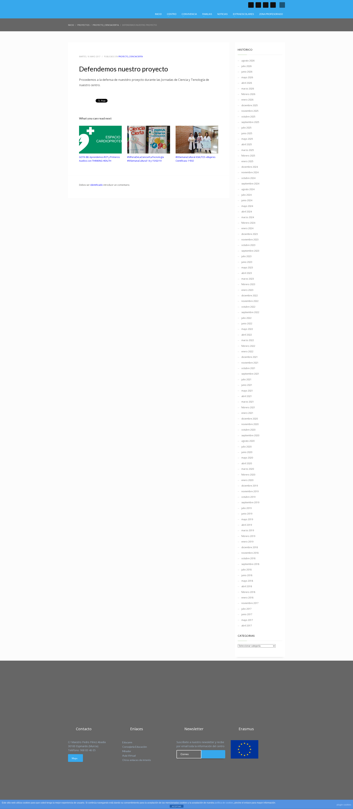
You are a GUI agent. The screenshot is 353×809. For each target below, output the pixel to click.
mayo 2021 (247, 390)
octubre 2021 (248, 368)
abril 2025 (246, 144)
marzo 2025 (247, 150)
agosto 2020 (247, 441)
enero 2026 (247, 99)
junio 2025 (246, 133)
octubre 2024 (248, 178)
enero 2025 (247, 161)
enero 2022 (247, 351)
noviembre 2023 (249, 239)
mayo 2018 (247, 580)
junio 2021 (246, 385)
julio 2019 (246, 508)
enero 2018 (247, 597)
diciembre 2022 (249, 295)
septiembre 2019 (250, 502)
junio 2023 (246, 262)
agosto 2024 (247, 189)
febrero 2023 (248, 284)
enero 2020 (247, 480)
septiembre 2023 (250, 250)
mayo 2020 (247, 457)
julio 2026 (246, 66)
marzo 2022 (247, 340)
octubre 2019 (248, 496)
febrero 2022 (248, 346)
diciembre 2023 (249, 234)
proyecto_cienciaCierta (130, 56)
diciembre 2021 (249, 357)
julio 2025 (246, 127)
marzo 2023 (247, 278)
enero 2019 (247, 541)
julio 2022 (246, 318)
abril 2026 (246, 82)
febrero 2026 (248, 94)
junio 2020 (246, 452)
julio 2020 (246, 446)
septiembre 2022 (250, 312)
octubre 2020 (248, 429)
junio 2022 (246, 323)
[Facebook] (251, 5)
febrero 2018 (248, 592)
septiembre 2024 (250, 183)
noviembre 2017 (249, 603)
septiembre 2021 (250, 373)
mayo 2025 (247, 138)
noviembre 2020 (249, 424)
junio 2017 (246, 614)
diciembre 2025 (249, 105)
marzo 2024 (247, 217)
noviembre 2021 (249, 362)
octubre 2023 (248, 245)
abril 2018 (246, 586)
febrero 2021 (248, 407)
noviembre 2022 (249, 301)
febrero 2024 (248, 222)
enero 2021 (247, 413)
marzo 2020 (247, 468)
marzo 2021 (247, 401)
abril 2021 (246, 396)
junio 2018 (246, 575)
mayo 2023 (247, 267)
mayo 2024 (247, 206)
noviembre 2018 (249, 552)
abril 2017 (246, 625)
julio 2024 (246, 194)
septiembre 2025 (250, 122)
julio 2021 (246, 379)
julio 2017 (246, 608)
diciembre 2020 (249, 418)
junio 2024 (246, 200)
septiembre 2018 (250, 564)
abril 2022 (246, 334)
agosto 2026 (247, 60)
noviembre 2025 (249, 110)
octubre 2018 (248, 558)
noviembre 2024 (249, 172)
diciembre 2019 (249, 485)
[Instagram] (273, 5)
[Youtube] (265, 5)
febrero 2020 (248, 474)
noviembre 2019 (249, 491)
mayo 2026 (247, 77)
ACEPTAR (176, 806)
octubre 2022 (248, 306)
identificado (96, 184)
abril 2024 (246, 211)
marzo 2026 (247, 88)
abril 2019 (246, 524)
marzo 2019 (247, 530)
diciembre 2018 (249, 547)
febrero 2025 (248, 155)
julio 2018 (246, 569)
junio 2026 (246, 71)
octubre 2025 (248, 116)
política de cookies (224, 802)
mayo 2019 (247, 519)
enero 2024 (247, 228)
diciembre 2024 (249, 166)
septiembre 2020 (250, 435)
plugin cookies (344, 804)
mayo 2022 (247, 329)
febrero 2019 (248, 536)
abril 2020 (246, 463)
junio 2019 (246, 513)
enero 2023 (247, 290)
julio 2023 (246, 256)
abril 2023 (246, 273)
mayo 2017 (247, 620)
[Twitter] (258, 5)
